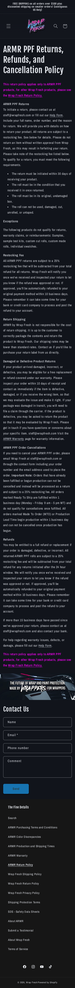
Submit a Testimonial (21, 930)
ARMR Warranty (13, 439)
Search (12, 818)
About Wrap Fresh (19, 940)
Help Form (56, 115)
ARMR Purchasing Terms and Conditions (32, 827)
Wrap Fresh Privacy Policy (24, 893)
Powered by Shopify (47, 982)
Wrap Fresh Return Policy (23, 884)
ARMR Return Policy (20, 865)
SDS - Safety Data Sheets (24, 912)
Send (16, 789)
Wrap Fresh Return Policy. (25, 95)
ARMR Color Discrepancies (24, 837)
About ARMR (15, 921)
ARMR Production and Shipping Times (31, 846)
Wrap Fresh (31, 982)
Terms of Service (18, 949)
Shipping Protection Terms (24, 902)
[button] (8, 26)
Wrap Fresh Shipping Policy (24, 874)
